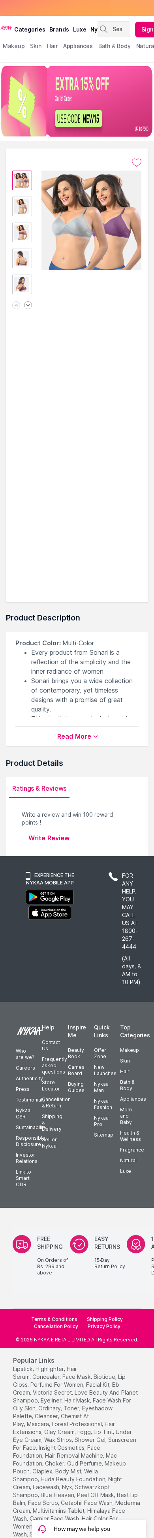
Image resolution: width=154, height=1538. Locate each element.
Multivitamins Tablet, (59, 1510)
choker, (55, 1463)
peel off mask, (96, 1495)
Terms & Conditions (54, 1319)
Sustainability (31, 1127)
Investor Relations (27, 1158)
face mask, (77, 1376)
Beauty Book (76, 1053)
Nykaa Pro (101, 1121)
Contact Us (51, 1045)
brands (59, 29)
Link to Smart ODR (23, 1178)
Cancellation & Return (56, 1102)
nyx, (67, 1487)
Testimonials (30, 1100)
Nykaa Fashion (103, 1104)
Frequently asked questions (54, 1065)
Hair (125, 1071)
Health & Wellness (130, 1136)
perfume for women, (57, 1384)
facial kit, (98, 1384)
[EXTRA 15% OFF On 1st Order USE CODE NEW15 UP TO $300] (77, 101)
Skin (125, 1061)
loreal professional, (77, 1424)
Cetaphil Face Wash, (87, 1502)
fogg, (84, 1431)
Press (23, 1089)
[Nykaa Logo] (6, 27)
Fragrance (132, 1150)
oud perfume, (85, 1463)
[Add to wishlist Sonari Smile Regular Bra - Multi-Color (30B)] (136, 162)
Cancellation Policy (56, 1326)
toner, (72, 1408)
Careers (25, 1068)
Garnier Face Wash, (55, 1518)
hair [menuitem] (52, 46)
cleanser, (47, 1416)
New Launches (105, 1070)
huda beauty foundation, (74, 1479)
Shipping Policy (105, 1319)
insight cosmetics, (62, 1447)
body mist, (69, 1471)
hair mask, (77, 1400)
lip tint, (104, 1431)
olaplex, (43, 1471)
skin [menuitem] (35, 46)
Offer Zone (100, 1053)
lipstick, (23, 1368)
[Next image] (28, 305)
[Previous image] (16, 305)
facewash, (46, 1487)
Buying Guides (76, 1087)
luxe (79, 29)
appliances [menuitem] (78, 46)
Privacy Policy (104, 1326)
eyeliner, (52, 1400)
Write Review (48, 838)
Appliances (133, 1099)
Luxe (125, 1171)
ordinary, (50, 1408)
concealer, (46, 1376)
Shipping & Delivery (52, 1122)
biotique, (105, 1376)
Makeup (129, 1050)
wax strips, (58, 1439)
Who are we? (25, 1054)
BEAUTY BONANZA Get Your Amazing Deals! (66, 8)
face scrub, (43, 1502)
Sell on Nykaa (50, 1143)
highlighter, (50, 1368)
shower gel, (91, 1439)
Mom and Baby (126, 1116)
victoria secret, (53, 1392)
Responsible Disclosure (30, 1141)
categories (29, 29)
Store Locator (51, 1085)
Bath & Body (127, 1085)
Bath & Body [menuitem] (114, 46)
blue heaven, (58, 1495)
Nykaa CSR (23, 1113)
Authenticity (29, 1078)
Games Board (76, 1070)
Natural (128, 1160)
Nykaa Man (101, 1087)
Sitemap (103, 1135)
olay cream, (60, 1431)
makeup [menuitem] (13, 46)
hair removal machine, (74, 1455)
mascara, (38, 1424)
